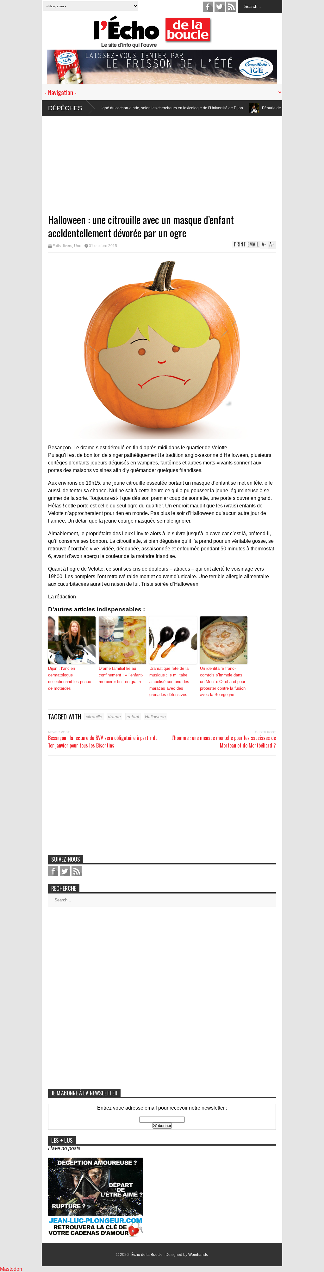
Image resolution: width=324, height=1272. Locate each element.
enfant (133, 716)
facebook (208, 7)
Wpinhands (198, 1254)
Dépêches (65, 108)
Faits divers (62, 246)
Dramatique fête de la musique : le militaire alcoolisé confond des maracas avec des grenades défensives (169, 681)
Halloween (155, 716)
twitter (220, 7)
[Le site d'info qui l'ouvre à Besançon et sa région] (165, 44)
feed (231, 7)
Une (77, 246)
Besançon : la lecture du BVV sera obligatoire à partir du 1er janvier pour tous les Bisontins (103, 741)
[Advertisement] (162, 160)
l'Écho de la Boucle (147, 1254)
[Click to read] (215, 108)
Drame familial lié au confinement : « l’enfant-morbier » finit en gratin (121, 675)
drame (114, 716)
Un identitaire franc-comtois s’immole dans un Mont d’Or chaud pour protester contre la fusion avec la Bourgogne (223, 681)
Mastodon (11, 1269)
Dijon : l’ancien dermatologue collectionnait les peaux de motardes (69, 678)
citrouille (94, 716)
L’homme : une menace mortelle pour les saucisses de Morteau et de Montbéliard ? (223, 741)
